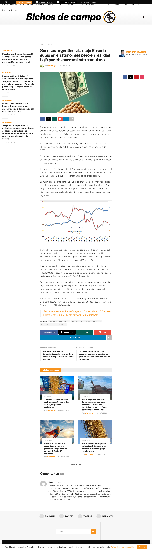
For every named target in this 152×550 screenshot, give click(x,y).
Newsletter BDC (45, 2)
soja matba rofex (47, 324)
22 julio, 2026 (100, 454)
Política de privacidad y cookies (123, 547)
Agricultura (60, 4)
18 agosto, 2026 (101, 413)
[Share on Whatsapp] (54, 119)
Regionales (70, 4)
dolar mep (53, 321)
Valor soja (124, 4)
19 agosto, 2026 (63, 410)
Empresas (80, 4)
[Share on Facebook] (42, 119)
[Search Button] (143, 17)
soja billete (97, 321)
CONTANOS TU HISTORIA (67, 2)
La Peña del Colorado (111, 4)
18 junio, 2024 (64, 66)
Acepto (142, 547)
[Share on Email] (60, 119)
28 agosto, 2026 (9, 65)
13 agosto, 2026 (63, 457)
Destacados (7, 73)
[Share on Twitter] (48, 119)
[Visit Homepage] (71, 17)
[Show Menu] (148, 17)
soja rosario (61, 324)
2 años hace (61, 482)
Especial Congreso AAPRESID (13, 4)
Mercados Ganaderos (35, 4)
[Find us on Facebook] (3, 2)
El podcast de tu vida (10, 10)
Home (42, 45)
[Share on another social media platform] (71, 119)
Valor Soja (52, 66)
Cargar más (76, 465)
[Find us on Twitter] (6, 2)
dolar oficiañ (64, 321)
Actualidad (50, 4)
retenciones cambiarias (81, 321)
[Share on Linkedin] (66, 119)
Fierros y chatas (136, 4)
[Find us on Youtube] (9, 2)
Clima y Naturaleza (93, 4)
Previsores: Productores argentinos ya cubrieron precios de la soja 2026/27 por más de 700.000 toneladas (55, 448)
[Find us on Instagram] (12, 2)
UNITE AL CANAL (25, 2)
